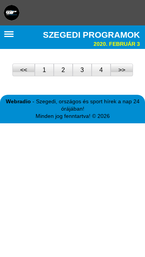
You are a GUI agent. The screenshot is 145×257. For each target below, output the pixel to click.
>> (121, 70)
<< (23, 70)
